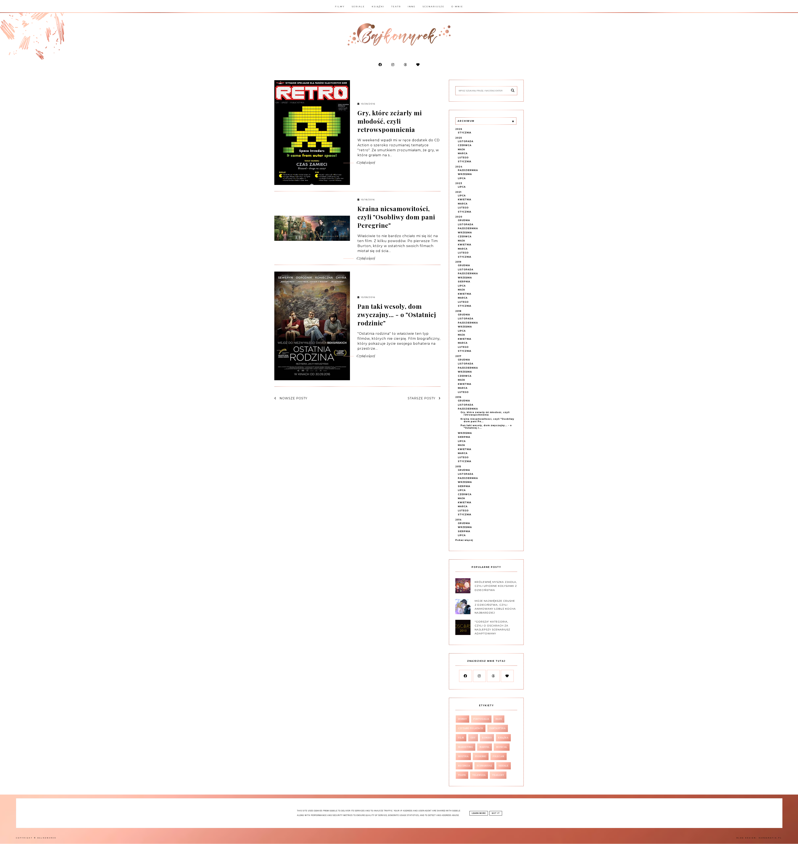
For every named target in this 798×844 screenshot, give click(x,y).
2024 (458, 166)
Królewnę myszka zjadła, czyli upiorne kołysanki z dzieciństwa (496, 585)
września (465, 174)
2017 (458, 356)
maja (461, 149)
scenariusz (484, 765)
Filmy (340, 6)
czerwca (465, 145)
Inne (412, 6)
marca (463, 153)
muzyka (463, 756)
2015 (458, 466)
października (468, 170)
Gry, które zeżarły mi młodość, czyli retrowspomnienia (389, 121)
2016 (458, 397)
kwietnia (464, 199)
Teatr (396, 6)
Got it (496, 813)
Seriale (358, 6)
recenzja (464, 765)
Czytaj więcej (365, 162)
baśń (499, 719)
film (461, 737)
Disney (462, 719)
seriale (504, 765)
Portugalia (481, 719)
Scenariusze (433, 6)
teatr (462, 775)
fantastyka (498, 728)
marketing (465, 747)
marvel (484, 747)
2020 (458, 216)
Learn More (479, 813)
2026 (458, 129)
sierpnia (464, 281)
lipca (462, 178)
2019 (458, 262)
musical (501, 747)
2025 (458, 138)
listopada (465, 141)
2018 (458, 311)
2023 (458, 183)
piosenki (480, 756)
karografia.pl (770, 838)
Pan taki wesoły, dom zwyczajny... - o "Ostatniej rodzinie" (396, 314)
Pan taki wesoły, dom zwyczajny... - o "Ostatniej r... (486, 426)
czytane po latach (470, 728)
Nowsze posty (292, 398)
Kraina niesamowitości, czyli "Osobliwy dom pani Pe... (487, 420)
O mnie (457, 6)
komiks (487, 737)
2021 (458, 192)
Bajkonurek (46, 838)
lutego (463, 157)
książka (503, 737)
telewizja (479, 775)
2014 (458, 519)
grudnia (464, 220)
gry (473, 737)
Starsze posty (422, 398)
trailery (498, 775)
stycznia (464, 132)
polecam (498, 756)
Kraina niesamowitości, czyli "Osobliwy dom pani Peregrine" (396, 216)
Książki (378, 6)
